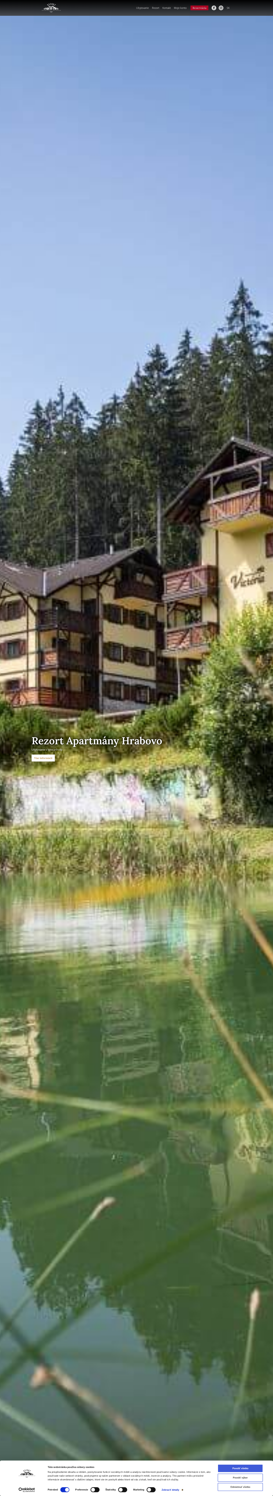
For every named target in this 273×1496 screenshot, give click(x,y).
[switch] (95, 1489)
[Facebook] (214, 8)
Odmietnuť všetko (240, 1487)
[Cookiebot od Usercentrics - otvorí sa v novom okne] (27, 1489)
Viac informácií (43, 758)
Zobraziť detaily (170, 1489)
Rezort (155, 8)
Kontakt (166, 8)
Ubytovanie (142, 8)
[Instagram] (221, 8)
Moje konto (180, 8)
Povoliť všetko (240, 1468)
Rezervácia (199, 7)
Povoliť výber (240, 1477)
